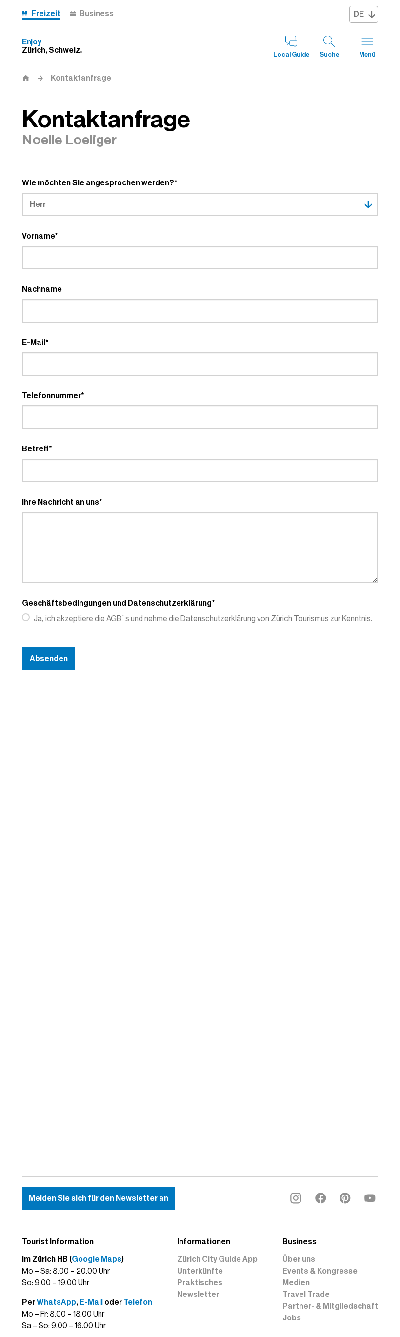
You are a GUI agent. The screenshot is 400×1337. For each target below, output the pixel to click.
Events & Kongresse (320, 1271)
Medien (296, 1283)
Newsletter (198, 1294)
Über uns (298, 1259)
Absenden (49, 659)
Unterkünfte (200, 1271)
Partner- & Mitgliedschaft (330, 1306)
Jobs (291, 1318)
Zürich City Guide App (217, 1259)
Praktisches (199, 1283)
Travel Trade (306, 1294)
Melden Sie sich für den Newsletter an (98, 1198)
